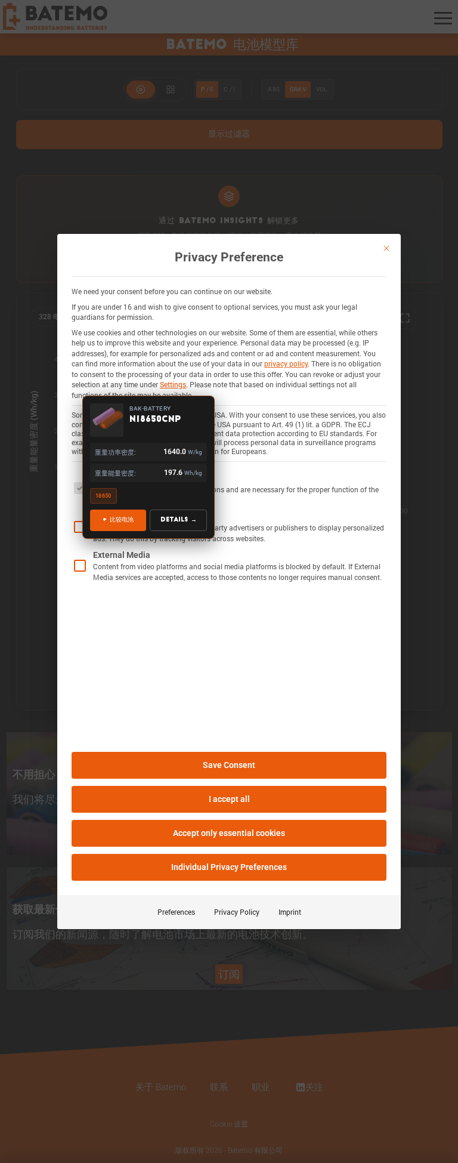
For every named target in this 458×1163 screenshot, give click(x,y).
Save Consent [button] (229, 765)
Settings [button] (173, 384)
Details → (178, 520)
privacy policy (286, 363)
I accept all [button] (229, 799)
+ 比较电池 (118, 520)
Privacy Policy (236, 912)
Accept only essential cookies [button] (229, 833)
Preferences (176, 912)
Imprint (289, 912)
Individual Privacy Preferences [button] (229, 867)
